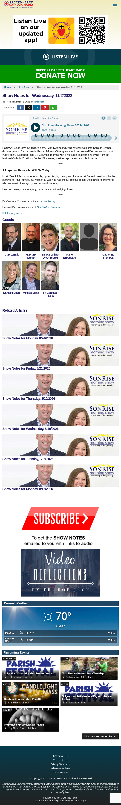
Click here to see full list (98, 736)
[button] (115, 5)
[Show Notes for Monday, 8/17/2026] (60, 475)
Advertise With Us (60, 768)
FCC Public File (60, 755)
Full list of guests (12, 213)
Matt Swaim (39, 101)
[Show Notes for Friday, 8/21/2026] (60, 355)
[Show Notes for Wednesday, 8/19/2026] (60, 415)
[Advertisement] (60, 31)
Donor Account (60, 772)
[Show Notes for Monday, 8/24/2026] (60, 325)
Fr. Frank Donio (31, 256)
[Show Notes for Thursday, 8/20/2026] (60, 385)
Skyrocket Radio (69, 797)
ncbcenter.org (47, 201)
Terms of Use (60, 760)
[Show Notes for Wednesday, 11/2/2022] (11, 237)
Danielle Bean (11, 292)
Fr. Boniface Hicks (50, 294)
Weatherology (78, 800)
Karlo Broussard (69, 256)
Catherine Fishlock (108, 256)
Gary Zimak (11, 254)
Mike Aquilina (31, 292)
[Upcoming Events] (30, 668)
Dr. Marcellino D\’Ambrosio (50, 256)
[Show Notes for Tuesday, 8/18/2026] (60, 445)
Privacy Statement (60, 764)
